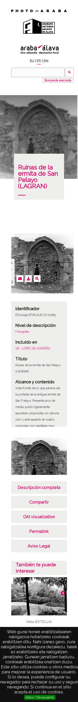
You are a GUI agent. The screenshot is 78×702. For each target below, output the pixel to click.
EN (45, 61)
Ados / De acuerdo (39, 697)
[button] (63, 593)
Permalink (39, 531)
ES (39, 61)
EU (32, 61)
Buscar (69, 72)
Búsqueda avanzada (58, 80)
